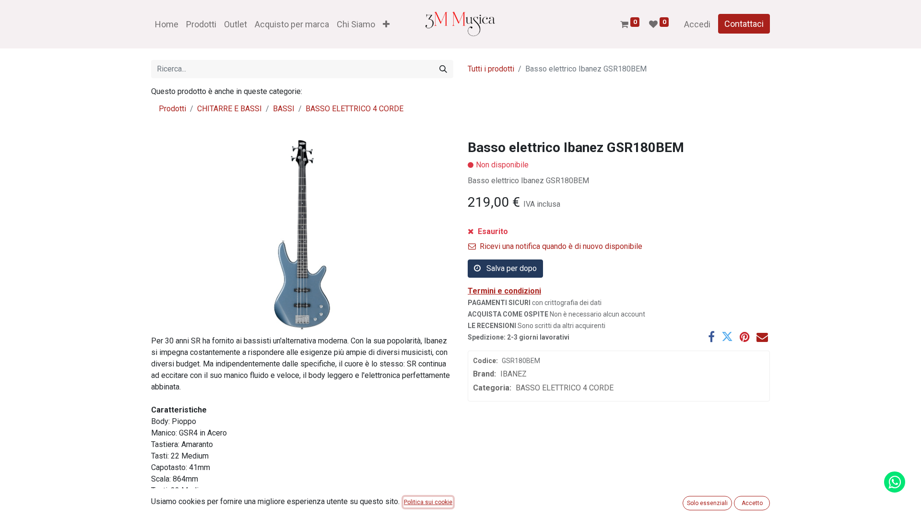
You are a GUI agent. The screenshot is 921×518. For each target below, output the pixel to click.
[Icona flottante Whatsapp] (895, 482)
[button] (386, 24)
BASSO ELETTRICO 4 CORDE (354, 108)
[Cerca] (443, 69)
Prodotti (172, 108)
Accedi (697, 24)
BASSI (284, 108)
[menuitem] (166, 24)
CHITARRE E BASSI (229, 108)
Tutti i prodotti (491, 68)
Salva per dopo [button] (510, 268)
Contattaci (744, 24)
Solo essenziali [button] (707, 503)
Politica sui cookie (428, 502)
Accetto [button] (752, 503)
